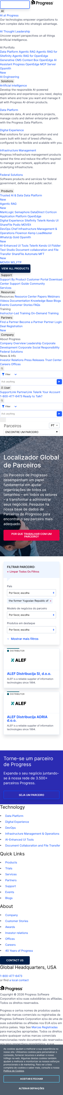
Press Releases (34, 360)
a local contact (19, 980)
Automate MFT (22, 256)
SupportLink (8, 392)
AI (2, 11)
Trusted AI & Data (11, 195)
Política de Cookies (14, 1071)
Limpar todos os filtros (24, 571)
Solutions (7, 81)
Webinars (53, 296)
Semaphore (22, 212)
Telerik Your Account (46, 392)
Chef (14, 229)
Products (7, 191)
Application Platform (13, 216)
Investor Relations (11, 360)
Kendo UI (53, 220)
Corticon (51, 212)
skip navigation (15, 4)
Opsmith (5, 70)
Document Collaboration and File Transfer (32, 845)
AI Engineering (9, 76)
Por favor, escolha (19, 592)
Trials (8, 868)
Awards (10, 927)
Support (6, 275)
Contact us (14, 960)
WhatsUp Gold (9, 237)
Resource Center (26, 296)
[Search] (2, 368)
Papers (42, 296)
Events (4, 305)
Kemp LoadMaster (40, 233)
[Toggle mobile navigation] (3, 419)
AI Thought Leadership (15, 31)
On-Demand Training (45, 313)
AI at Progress (9, 15)
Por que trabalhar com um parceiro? (31, 535)
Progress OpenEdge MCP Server (34, 64)
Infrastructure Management (18, 150)
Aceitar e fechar (31, 1078)
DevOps (5, 229)
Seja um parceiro (31, 795)
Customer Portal (37, 279)
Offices (16, 364)
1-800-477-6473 (11, 396)
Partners (6, 317)
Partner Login (53, 322)
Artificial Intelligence (13, 85)
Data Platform (9, 51)
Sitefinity (30, 220)
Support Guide (19, 283)
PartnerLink (24, 392)
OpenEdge (34, 216)
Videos (4, 300)
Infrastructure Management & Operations (32, 833)
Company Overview (13, 343)
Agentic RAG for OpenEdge (30, 56)
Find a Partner (9, 322)
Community (37, 283)
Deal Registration (11, 328)
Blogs (57, 300)
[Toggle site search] (2, 400)
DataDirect (37, 212)
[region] (31, 1070)
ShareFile (6, 224)
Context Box (30, 60)
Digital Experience (12, 130)
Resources (8, 292)
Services (5, 287)
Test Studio (7, 249)
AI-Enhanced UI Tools (14, 245)
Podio (16, 224)
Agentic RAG (27, 51)
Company (7, 334)
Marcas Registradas (44, 1027)
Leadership (34, 343)
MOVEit (26, 224)
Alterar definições (31, 1088)
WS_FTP (15, 262)
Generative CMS (11, 60)
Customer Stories (21, 305)
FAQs (36, 305)
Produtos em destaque (21, 623)
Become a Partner (31, 322)
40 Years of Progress (19, 950)
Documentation (20, 300)
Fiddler (56, 245)
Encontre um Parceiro (21, 432)
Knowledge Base (42, 300)
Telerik (41, 220)
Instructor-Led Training (15, 313)
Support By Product (13, 279)
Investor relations (16, 933)
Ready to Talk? (32, 396)
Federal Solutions (11, 174)
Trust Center (53, 360)
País (9, 586)
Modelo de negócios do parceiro (27, 608)
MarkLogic (7, 212)
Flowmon (21, 233)
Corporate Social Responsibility (38, 347)
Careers (5, 364)
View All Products (15, 268)
